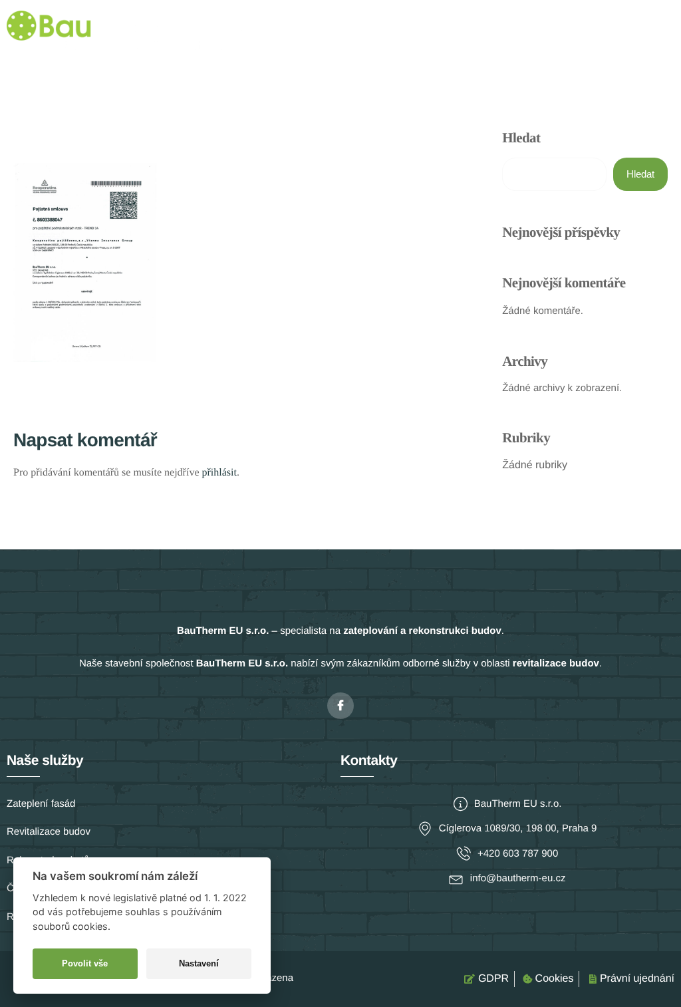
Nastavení (199, 963)
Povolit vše (85, 963)
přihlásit (219, 472)
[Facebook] (340, 705)
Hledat (521, 138)
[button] (663, 32)
